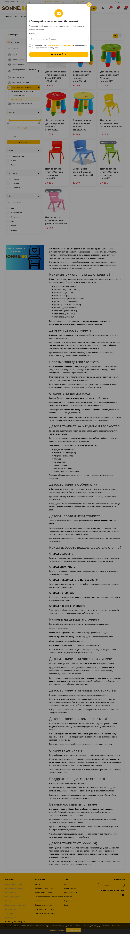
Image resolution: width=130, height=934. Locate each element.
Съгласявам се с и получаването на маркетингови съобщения (59, 46)
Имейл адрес (34, 33)
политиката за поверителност (59, 45)
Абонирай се (59, 54)
